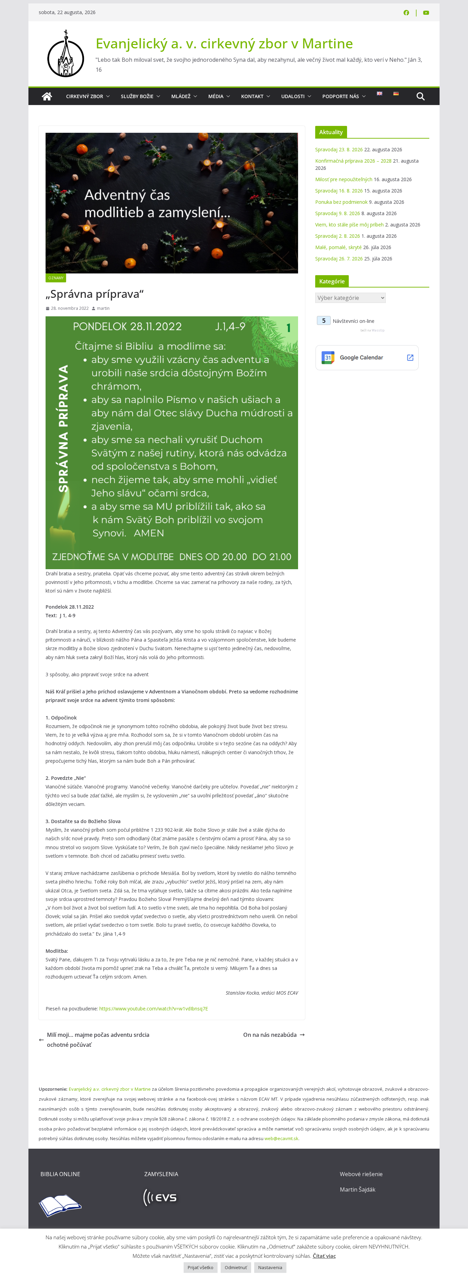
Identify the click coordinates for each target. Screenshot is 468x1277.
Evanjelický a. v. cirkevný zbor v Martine (224, 43)
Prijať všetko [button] (200, 1267)
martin (103, 308)
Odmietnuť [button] (236, 1267)
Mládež (180, 96)
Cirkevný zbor (84, 96)
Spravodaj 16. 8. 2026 (339, 190)
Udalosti (293, 96)
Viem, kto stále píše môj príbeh (349, 224)
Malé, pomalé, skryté (338, 247)
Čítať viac (324, 1255)
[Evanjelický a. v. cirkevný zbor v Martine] (46, 96)
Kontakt (252, 96)
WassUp (378, 330)
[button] (106, 96)
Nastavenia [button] (270, 1267)
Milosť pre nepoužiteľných (343, 179)
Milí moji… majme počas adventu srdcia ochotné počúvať (98, 1039)
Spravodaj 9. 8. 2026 (337, 213)
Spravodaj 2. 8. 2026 (337, 236)
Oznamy (55, 278)
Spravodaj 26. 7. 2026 (339, 258)
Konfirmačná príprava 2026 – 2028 (353, 160)
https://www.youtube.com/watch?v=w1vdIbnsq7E (153, 1008)
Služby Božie (137, 96)
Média (215, 96)
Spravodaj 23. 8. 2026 (339, 149)
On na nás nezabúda (270, 1035)
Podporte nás (340, 96)
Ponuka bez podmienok (341, 202)
